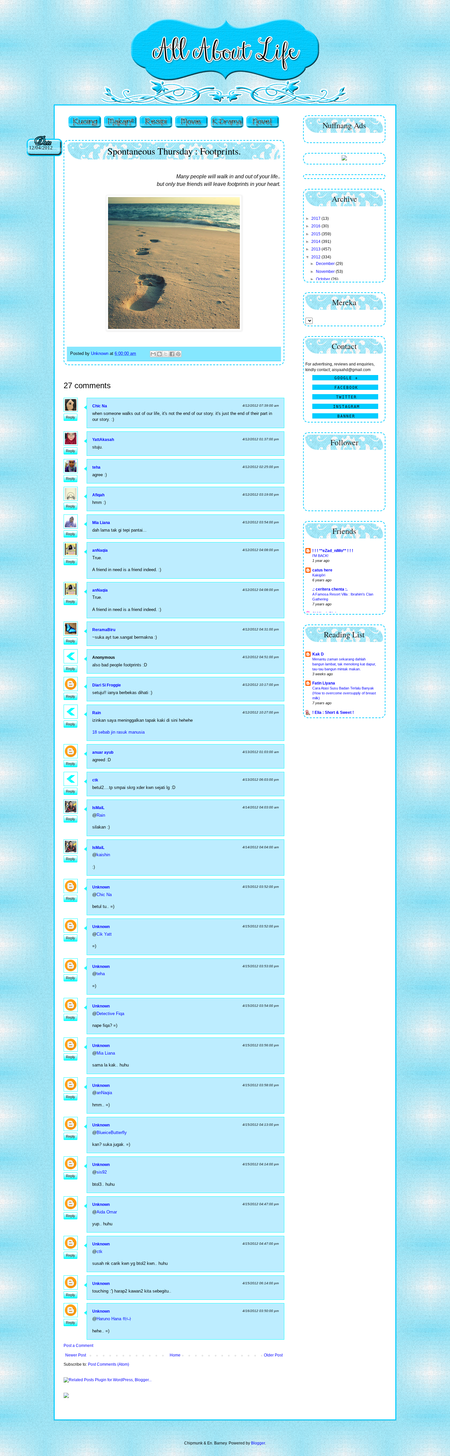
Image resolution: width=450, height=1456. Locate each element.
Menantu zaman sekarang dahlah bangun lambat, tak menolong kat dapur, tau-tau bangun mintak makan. (344, 664)
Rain (96, 713)
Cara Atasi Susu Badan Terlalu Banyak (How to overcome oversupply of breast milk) (344, 693)
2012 (316, 257)
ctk (95, 780)
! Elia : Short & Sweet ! (333, 712)
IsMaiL (98, 807)
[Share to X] (165, 354)
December (326, 263)
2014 (316, 241)
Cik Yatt (104, 934)
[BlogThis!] (159, 354)
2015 (316, 234)
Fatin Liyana (323, 683)
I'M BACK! (320, 556)
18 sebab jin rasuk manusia (118, 732)
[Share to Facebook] (172, 354)
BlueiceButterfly (112, 1132)
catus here (322, 570)
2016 (316, 226)
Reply (70, 417)
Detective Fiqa (110, 1013)
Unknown (101, 887)
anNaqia (100, 550)
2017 (316, 218)
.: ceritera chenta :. (330, 589)
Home (175, 1355)
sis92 (102, 1172)
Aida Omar (107, 1211)
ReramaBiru (103, 629)
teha (96, 467)
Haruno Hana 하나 (114, 1318)
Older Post (273, 1355)
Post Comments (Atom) (108, 1364)
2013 (316, 249)
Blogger (258, 1443)
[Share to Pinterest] (178, 354)
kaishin (103, 854)
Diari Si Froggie (106, 685)
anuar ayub (102, 752)
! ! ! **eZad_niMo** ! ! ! (332, 550)
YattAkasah (103, 439)
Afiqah (98, 495)
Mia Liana (101, 522)
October (323, 279)
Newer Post (75, 1355)
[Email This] (153, 354)
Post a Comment (78, 1345)
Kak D (318, 654)
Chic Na (99, 406)
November (326, 271)
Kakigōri (318, 575)
